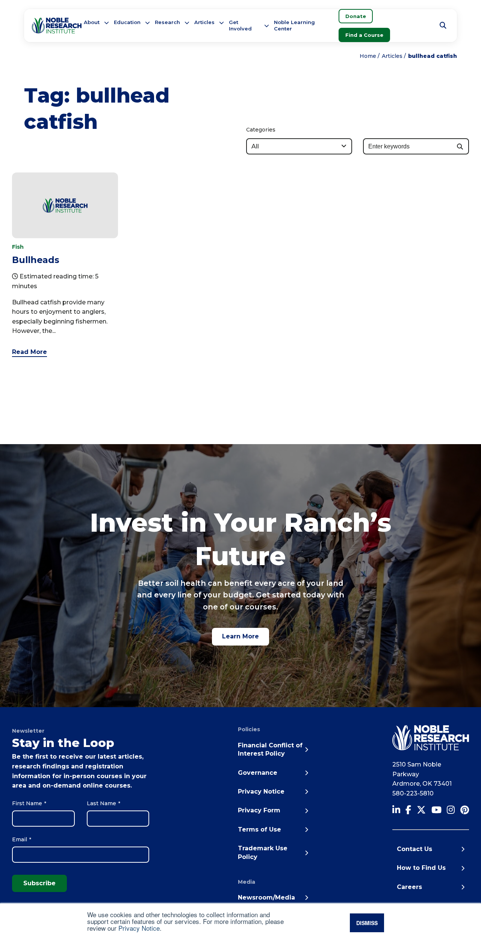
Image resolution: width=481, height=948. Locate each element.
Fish (18, 246)
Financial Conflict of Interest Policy (270, 749)
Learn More (240, 636)
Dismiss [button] (367, 923)
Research (167, 22)
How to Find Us (421, 867)
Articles (204, 22)
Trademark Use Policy (262, 852)
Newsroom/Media (266, 897)
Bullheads (35, 259)
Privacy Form (259, 810)
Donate (355, 16)
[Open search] (443, 25)
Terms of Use (259, 829)
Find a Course (364, 35)
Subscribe (39, 883)
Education (127, 22)
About (92, 22)
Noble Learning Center (294, 25)
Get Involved (240, 25)
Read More (29, 351)
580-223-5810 (413, 793)
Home (368, 56)
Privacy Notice (139, 928)
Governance (257, 772)
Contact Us (414, 849)
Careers (409, 887)
